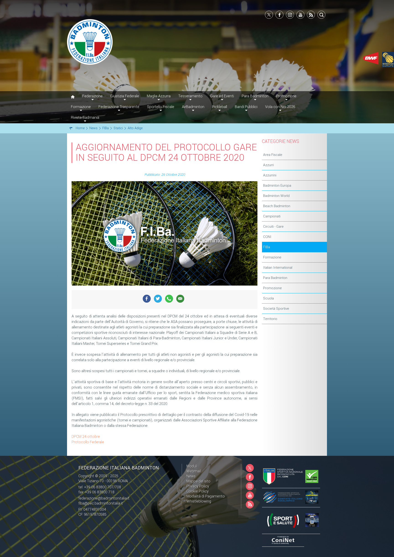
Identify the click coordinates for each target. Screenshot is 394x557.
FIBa (266, 247)
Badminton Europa (277, 185)
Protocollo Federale (88, 442)
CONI (267, 236)
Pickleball (219, 106)
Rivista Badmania (85, 117)
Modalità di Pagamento (206, 496)
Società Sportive (276, 308)
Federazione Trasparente (118, 106)
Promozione (272, 288)
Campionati (271, 216)
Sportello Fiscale (160, 106)
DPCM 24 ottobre (86, 436)
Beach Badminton (276, 206)
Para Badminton (275, 277)
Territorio (270, 318)
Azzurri (268, 165)
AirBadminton (193, 106)
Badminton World (276, 195)
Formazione (272, 257)
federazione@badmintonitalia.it (104, 498)
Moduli (192, 466)
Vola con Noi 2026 (280, 106)
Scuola (268, 298)
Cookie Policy (198, 491)
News (191, 476)
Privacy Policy (198, 486)
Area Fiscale (272, 154)
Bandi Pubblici (246, 106)
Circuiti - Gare (273, 226)
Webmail (194, 471)
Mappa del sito (198, 481)
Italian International (277, 267)
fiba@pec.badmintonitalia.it (100, 503)
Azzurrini (269, 175)
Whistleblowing (199, 501)
